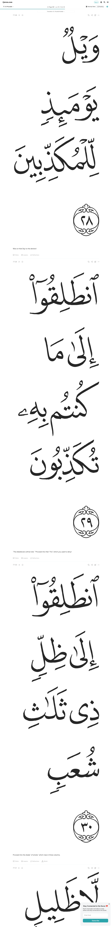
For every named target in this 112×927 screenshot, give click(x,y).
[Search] (104, 2)
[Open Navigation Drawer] (107, 2)
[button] (8, 7)
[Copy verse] (88, 15)
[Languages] (101, 2)
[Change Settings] (107, 6)
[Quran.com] (7, 2)
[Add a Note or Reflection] (95, 15)
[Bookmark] (22, 15)
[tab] (90, 6)
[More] (98, 15)
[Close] (109, 904)
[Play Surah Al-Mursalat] (19, 15)
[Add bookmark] (48, 7)
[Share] (92, 15)
